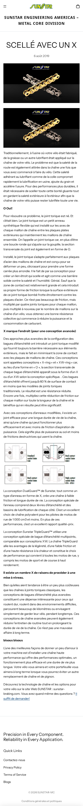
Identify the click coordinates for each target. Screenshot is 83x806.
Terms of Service (14, 775)
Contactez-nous (14, 760)
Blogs (7, 782)
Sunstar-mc (46, 792)
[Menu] (5, 6)
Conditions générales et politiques (41, 801)
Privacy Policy (12, 767)
